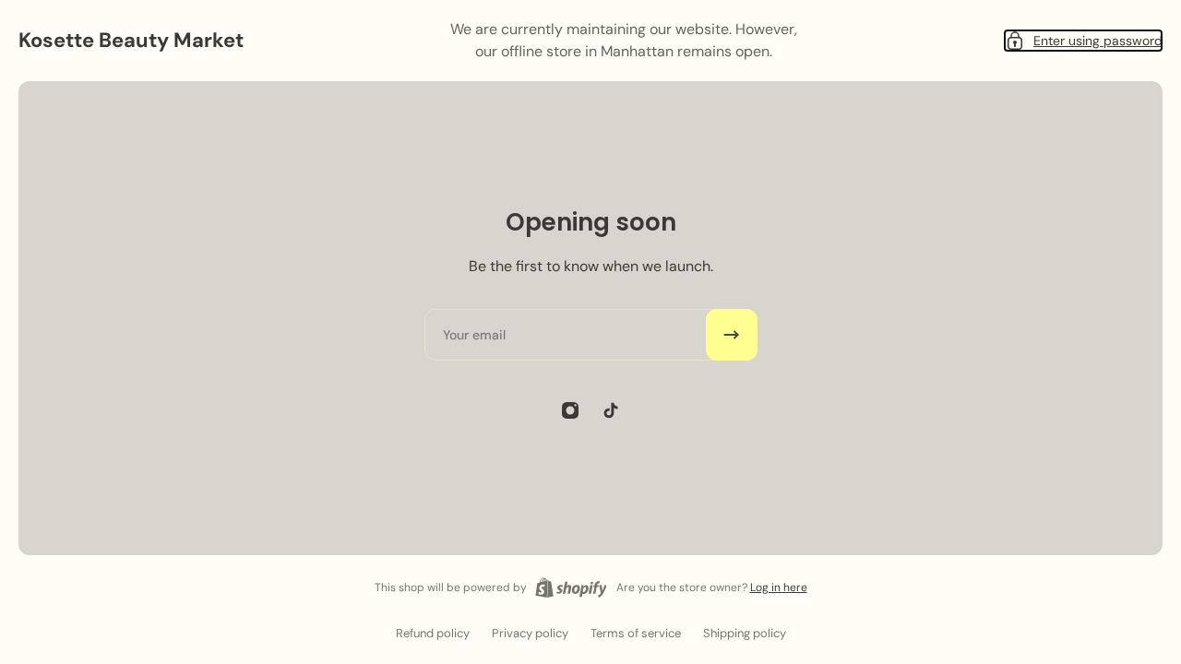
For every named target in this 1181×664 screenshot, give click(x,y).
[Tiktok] (610, 410)
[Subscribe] (732, 335)
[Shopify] (571, 587)
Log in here (778, 587)
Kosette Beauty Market (131, 40)
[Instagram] (570, 410)
